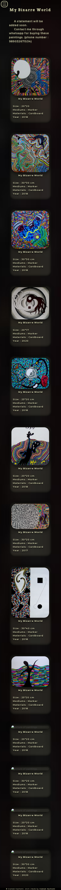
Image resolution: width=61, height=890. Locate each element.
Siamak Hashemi (47, 889)
